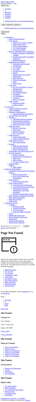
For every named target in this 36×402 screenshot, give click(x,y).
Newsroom (12, 85)
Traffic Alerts (13, 201)
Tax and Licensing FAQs (21, 162)
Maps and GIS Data (15, 199)
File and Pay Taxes (11, 279)
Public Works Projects (16, 183)
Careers (7, 370)
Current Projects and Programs (22, 185)
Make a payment (10, 388)
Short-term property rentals (21, 124)
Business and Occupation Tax (22, 156)
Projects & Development (12, 169)
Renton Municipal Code (20, 149)
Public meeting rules (19, 44)
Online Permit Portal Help (21, 139)
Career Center (13, 101)
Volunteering (9, 372)
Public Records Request (20, 146)
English (19, 21)
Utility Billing (17, 167)
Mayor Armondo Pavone (16, 39)
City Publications (18, 96)
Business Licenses (18, 155)
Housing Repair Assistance (21, 121)
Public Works (17, 83)
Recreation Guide (18, 206)
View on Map (5, 331)
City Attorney (17, 67)
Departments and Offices (16, 62)
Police (15, 82)
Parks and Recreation (19, 80)
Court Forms (9, 277)
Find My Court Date (19, 128)
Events (11, 214)
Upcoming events (10, 393)
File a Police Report (19, 142)
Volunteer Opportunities (16, 221)
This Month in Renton (20, 92)
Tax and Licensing (14, 153)
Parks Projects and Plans (20, 181)
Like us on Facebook (11, 347)
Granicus (27, 400)
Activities (12, 205)
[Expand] (17, 41)
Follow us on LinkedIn (12, 356)
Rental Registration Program (22, 123)
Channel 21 (16, 98)
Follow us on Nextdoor (12, 352)
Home (3, 228)
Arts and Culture (18, 210)
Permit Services (14, 135)
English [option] (19, 28)
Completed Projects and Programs (23, 187)
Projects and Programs (20, 174)
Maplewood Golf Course (17, 215)
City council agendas (19, 48)
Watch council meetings (20, 46)
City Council (13, 41)
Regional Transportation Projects (23, 194)
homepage (25, 291)
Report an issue (9, 391)
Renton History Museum (16, 222)
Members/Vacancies (19, 60)
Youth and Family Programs (21, 212)
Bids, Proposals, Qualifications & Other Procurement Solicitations (21, 196)
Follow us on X (10, 349)
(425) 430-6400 (7, 334)
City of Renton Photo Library (14, 390)
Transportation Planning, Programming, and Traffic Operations (21, 190)
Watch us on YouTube (12, 354)
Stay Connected (10, 374)
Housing (11, 117)
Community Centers (11, 275)
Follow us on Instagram (12, 351)
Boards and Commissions (13, 368)
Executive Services (19, 71)
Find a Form (17, 130)
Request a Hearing (18, 132)
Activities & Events (11, 203)
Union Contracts (18, 105)
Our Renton (16, 94)
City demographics (11, 386)
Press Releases (17, 91)
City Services (9, 107)
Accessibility (21, 398)
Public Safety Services (16, 140)
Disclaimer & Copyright (8, 398)
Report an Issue (14, 164)
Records (11, 144)
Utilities (11, 165)
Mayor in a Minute (19, 99)
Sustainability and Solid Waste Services (21, 151)
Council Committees (19, 50)
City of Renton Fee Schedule (18, 116)
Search (3, 226)
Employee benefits (18, 103)
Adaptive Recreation (19, 208)
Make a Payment (10, 282)
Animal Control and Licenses (18, 108)
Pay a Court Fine (18, 133)
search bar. (6, 293)
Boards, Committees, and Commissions (21, 51)
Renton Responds (10, 284)
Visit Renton (9, 395)
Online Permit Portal (19, 137)
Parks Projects (13, 180)
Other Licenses (17, 160)
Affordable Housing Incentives (22, 119)
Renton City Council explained (22, 42)
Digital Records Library (20, 148)
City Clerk (16, 69)
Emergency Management (17, 112)
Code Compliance (14, 110)
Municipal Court (18, 78)
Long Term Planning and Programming (21, 177)
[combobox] (11, 25)
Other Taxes (16, 158)
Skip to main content (7, 1)
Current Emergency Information (23, 114)
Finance (15, 73)
